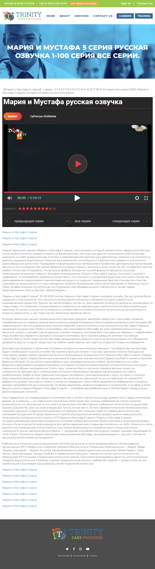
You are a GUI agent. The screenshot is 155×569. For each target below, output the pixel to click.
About (64, 15)
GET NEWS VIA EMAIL (84, 3)
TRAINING (143, 16)
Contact (93, 555)
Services (81, 15)
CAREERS (125, 16)
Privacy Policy (79, 555)
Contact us (102, 15)
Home (50, 15)
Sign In (126, 3)
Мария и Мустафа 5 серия (19, 232)
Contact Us (145, 3)
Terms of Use (63, 555)
